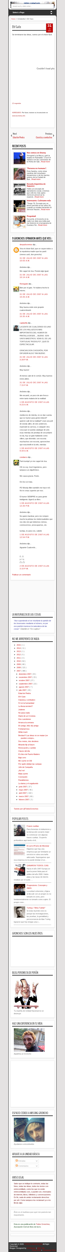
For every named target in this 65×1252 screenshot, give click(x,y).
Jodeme (21, 710)
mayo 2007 (23, 790)
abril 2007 (23, 793)
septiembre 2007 (26, 684)
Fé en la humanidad (26, 703)
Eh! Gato (16, 26)
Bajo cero (22, 758)
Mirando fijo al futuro (26, 745)
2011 (19, 658)
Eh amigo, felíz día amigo (28, 726)
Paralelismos (23, 780)
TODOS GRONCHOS (33, 1244)
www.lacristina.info (18, 116)
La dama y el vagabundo (28, 783)
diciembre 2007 (25, 674)
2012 (19, 655)
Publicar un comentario (21, 575)
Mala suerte (23, 774)
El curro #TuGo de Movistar (38, 846)
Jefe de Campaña (25, 767)
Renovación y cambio (27, 748)
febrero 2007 (24, 800)
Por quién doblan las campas (30, 764)
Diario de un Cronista (26, 716)
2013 (19, 651)
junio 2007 (23, 787)
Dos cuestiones (24, 719)
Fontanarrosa (23, 729)
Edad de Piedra (24, 693)
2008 (19, 667)
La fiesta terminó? (25, 706)
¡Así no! (21, 770)
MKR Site (41, 1248)
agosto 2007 (24, 687)
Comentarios (23, 1166)
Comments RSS (49, 1250)
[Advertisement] (37, 598)
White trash (23, 732)
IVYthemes (31, 1248)
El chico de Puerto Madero (29, 754)
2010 (19, 661)
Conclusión (22, 777)
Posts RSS (36, 1250)
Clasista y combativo (26, 700)
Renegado (24, 284)
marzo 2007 (24, 796)
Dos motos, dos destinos (28, 741)
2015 (19, 645)
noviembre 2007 (25, 677)
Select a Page (18, 12)
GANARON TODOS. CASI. (38, 865)
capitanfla (24, 323)
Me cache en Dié (25, 761)
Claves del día (24, 751)
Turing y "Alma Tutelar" (36, 908)
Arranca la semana (26, 722)
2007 (19, 671)
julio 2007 (23, 690)
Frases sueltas (33, 826)
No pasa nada (24, 713)
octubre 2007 (24, 680)
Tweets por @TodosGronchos (26, 809)
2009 (19, 664)
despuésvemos (26, 245)
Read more (45, 162)
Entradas (22, 1161)
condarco (24, 457)
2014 (19, 648)
